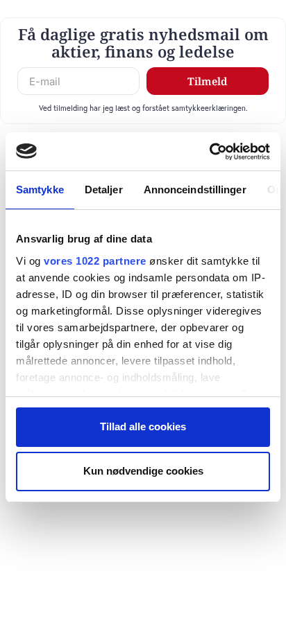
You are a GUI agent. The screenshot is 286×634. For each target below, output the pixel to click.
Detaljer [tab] (104, 189)
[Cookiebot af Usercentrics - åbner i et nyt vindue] (209, 152)
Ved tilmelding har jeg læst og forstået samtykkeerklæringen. (143, 108)
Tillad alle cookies (143, 426)
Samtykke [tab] (40, 189)
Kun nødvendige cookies (143, 471)
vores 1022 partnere (95, 261)
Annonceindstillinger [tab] (195, 189)
